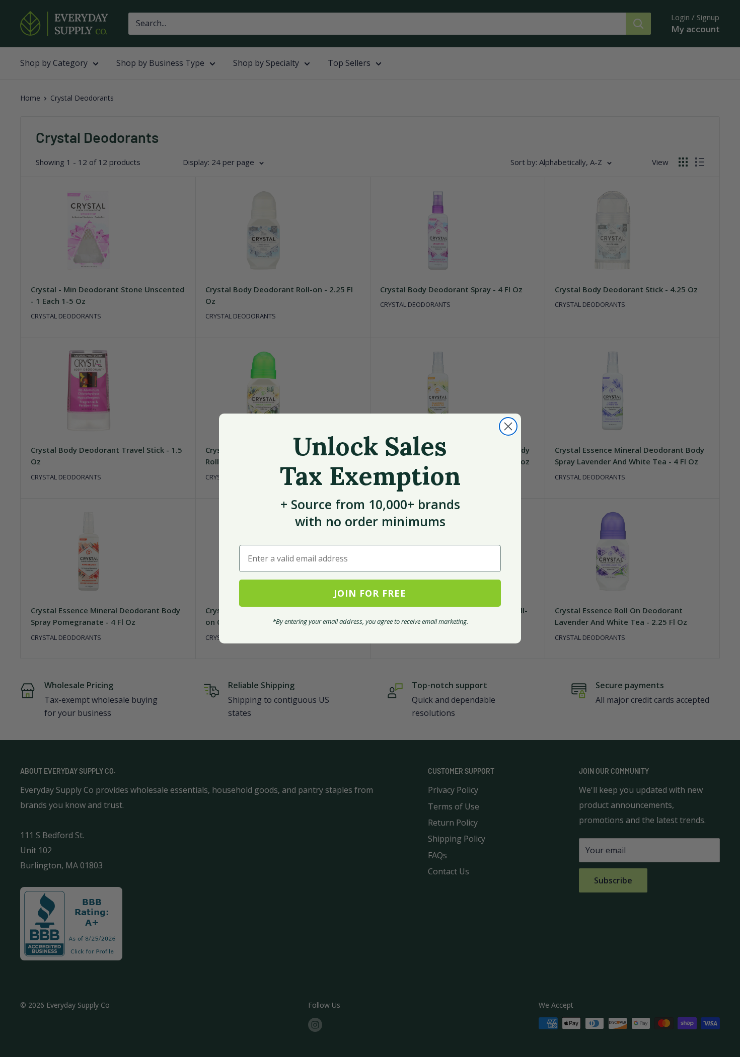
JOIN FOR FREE (370, 593)
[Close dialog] (508, 426)
